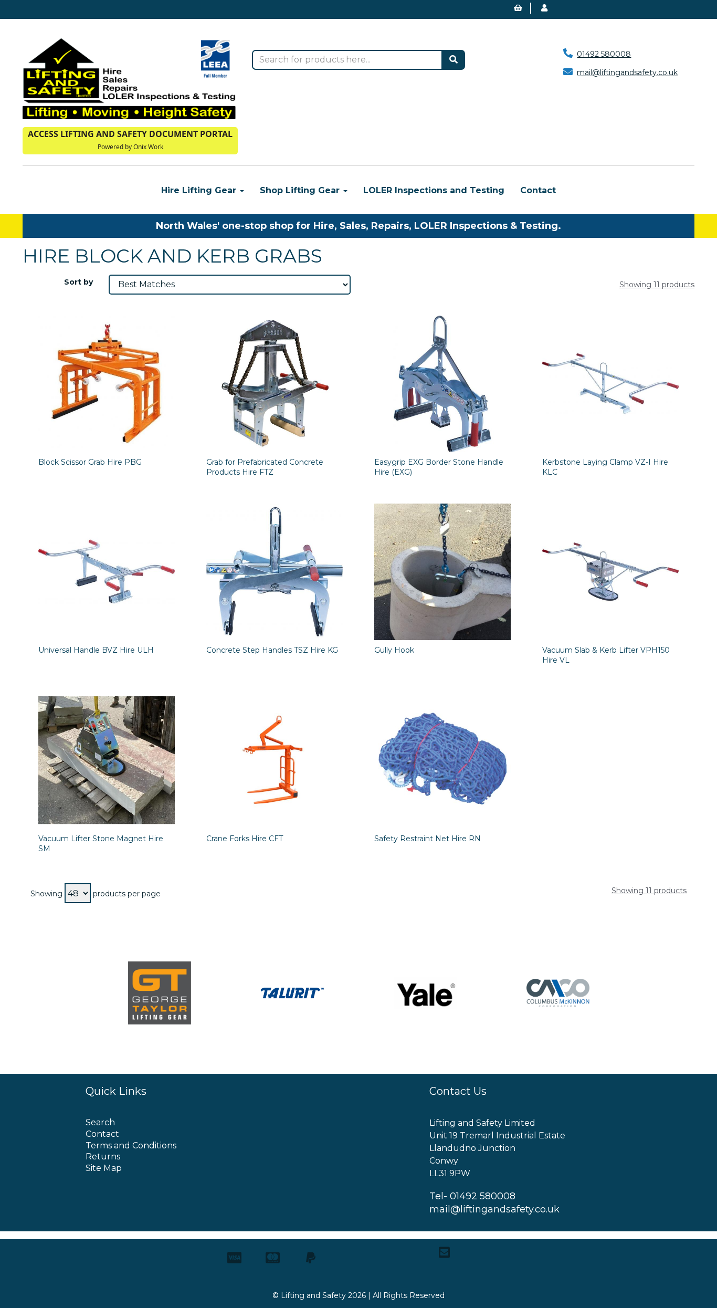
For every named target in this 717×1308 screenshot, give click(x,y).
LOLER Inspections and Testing (433, 190)
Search (100, 1122)
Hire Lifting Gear (200, 190)
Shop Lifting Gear (301, 190)
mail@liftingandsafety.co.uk (627, 72)
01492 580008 (604, 54)
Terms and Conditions (131, 1145)
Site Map (104, 1168)
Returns (103, 1156)
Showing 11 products (656, 284)
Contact (538, 190)
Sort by (78, 282)
